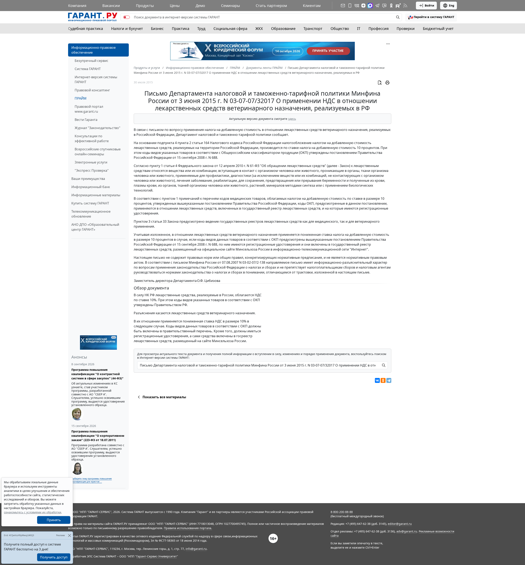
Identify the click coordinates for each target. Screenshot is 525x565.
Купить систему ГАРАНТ (90, 203)
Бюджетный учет (438, 28)
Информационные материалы (95, 195)
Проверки (406, 28)
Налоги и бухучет (127, 28)
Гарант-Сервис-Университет (156, 556)
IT (358, 28)
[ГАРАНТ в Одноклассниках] (391, 5)
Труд (201, 28)
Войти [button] (429, 5)
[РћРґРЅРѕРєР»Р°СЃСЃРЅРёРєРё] (383, 380)
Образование (283, 28)
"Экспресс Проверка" (92, 170)
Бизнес (157, 28)
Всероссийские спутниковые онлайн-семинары (98, 151)
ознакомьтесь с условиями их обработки (32, 512)
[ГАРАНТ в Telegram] (377, 5)
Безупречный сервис (91, 60)
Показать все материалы (164, 397)
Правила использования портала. (188, 528)
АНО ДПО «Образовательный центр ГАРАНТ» (95, 227)
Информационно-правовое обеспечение (93, 50)
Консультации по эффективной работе (92, 138)
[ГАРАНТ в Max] (370, 5)
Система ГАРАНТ (88, 69)
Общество (340, 28)
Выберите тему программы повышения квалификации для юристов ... (91, 480)
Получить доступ (53, 557)
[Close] (69, 535)
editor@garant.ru (400, 524)
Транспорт (313, 28)
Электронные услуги (91, 162)
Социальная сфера (230, 28)
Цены (175, 5)
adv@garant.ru (406, 531)
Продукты (145, 5)
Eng (451, 5)
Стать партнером (271, 5)
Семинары (230, 5)
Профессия (379, 28)
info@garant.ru (196, 549)
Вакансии (111, 5)
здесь (292, 119)
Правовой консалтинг (92, 90)
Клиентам (312, 5)
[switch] (126, 17)
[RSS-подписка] (405, 5)
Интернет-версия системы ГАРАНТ (96, 79)
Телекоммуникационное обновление (91, 214)
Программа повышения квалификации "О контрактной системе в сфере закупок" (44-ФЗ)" (97, 374)
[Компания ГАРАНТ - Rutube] (398, 5)
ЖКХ (259, 28)
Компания (77, 5)
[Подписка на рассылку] (342, 5)
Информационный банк (90, 187)
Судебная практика (85, 28)
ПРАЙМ (81, 98)
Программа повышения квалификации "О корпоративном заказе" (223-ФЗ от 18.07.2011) (97, 435)
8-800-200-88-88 (342, 512)
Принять (54, 520)
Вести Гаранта (86, 119)
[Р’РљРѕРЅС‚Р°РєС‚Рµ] (377, 380)
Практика (180, 28)
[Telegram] (388, 380)
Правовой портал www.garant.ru (89, 109)
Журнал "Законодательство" (97, 128)
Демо (200, 5)
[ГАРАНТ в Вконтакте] (356, 5)
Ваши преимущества (88, 178)
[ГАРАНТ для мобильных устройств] (349, 5)
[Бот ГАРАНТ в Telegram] (384, 5)
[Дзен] (363, 5)
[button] (431, 17)
